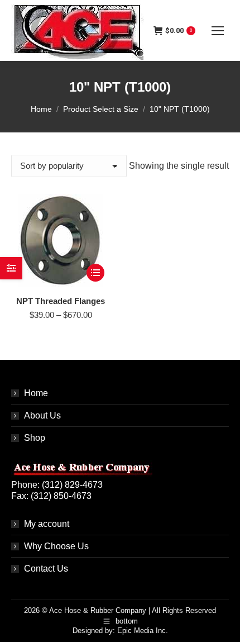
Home (36, 393)
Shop (34, 438)
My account (46, 524)
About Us (42, 415)
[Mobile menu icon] (218, 31)
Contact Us (46, 568)
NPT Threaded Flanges (60, 301)
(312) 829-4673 (72, 484)
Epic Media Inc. (142, 630)
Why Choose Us (56, 546)
